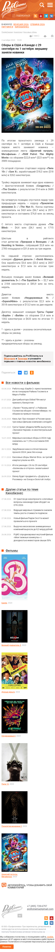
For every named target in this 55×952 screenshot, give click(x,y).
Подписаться (23, 15)
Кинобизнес (22, 27)
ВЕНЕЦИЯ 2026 (21, 24)
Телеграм (23, 358)
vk (51, 15)
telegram (46, 15)
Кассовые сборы (30, 32)
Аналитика (18, 32)
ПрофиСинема (7, 32)
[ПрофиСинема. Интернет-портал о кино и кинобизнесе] (14, 6)
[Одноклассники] (32, 372)
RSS (35, 15)
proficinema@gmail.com (40, 909)
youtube (40, 15)
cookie (50, 937)
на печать (45, 36)
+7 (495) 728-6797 (37, 906)
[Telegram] (26, 372)
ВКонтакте (9, 358)
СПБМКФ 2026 (37, 24)
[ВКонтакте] (20, 372)
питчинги (7, 27)
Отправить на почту (52, 36)
